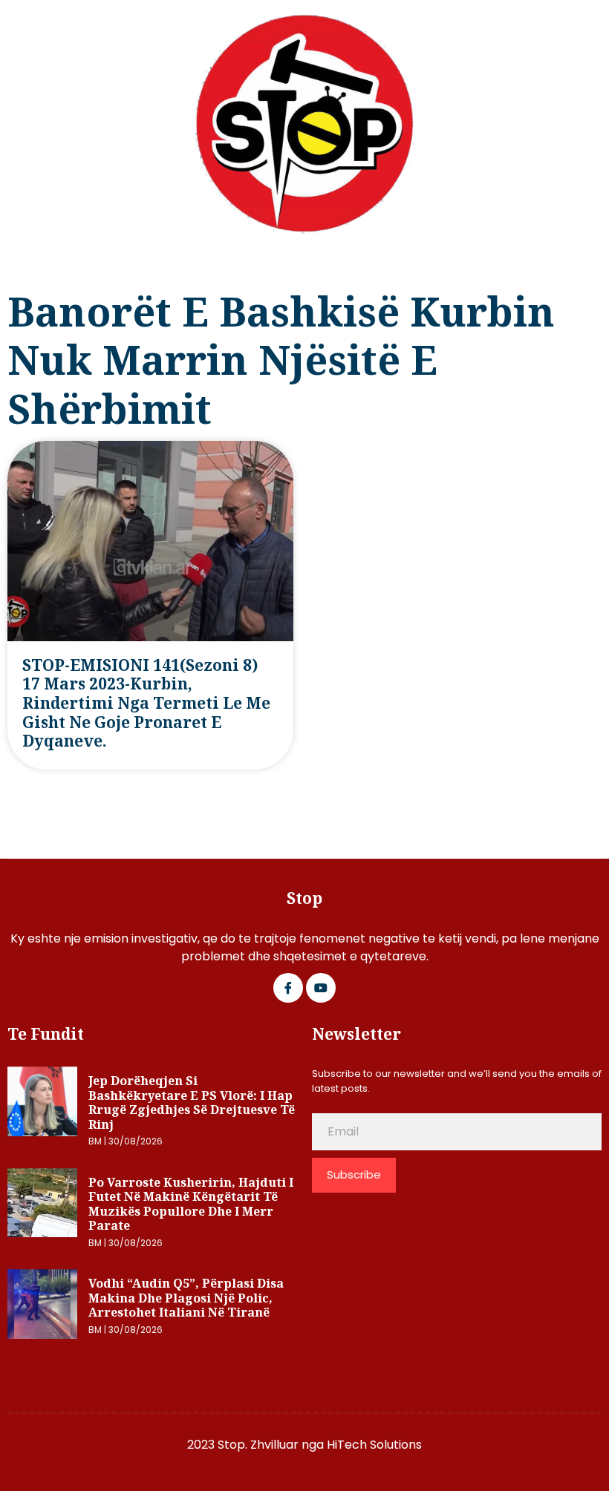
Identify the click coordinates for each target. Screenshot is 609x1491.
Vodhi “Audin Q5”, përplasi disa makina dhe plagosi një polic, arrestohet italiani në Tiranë (186, 1297)
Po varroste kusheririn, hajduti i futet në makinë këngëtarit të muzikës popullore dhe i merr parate (190, 1204)
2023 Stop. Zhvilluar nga (257, 1444)
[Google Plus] (321, 988)
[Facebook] (288, 988)
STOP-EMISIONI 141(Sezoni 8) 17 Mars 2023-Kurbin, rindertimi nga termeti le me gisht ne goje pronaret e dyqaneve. (146, 703)
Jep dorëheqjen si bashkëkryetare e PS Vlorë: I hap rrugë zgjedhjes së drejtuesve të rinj (191, 1102)
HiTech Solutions (374, 1444)
